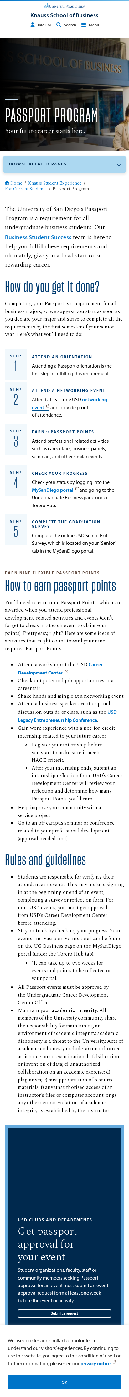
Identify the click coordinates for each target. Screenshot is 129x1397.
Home (16, 184)
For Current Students (26, 189)
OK (64, 1382)
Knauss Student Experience (54, 184)
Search (70, 24)
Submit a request (64, 1313)
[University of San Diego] (64, 5)
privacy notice (95, 1363)
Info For (44, 24)
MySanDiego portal (52, 489)
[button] (64, 164)
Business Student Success (38, 237)
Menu (94, 24)
